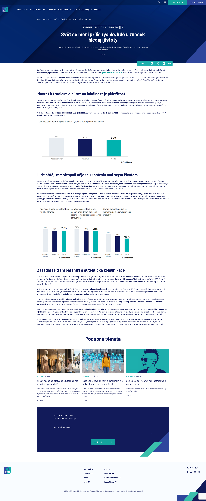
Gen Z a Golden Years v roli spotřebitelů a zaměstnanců (146, 382)
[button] (159, 2)
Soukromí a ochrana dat (107, 491)
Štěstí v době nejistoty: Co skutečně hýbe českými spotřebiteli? (57, 382)
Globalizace (114, 27)
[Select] (165, 2)
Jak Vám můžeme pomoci (62, 427)
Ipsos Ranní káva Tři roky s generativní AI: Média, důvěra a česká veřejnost (102, 382)
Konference (86, 376)
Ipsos (39, 19)
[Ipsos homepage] (5, 9)
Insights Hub (35, 10)
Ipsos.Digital (176, 2)
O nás (86, 477)
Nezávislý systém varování (134, 491)
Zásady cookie (120, 491)
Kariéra (73, 10)
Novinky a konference (58, 10)
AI (44, 10)
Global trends (100, 27)
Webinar (40, 376)
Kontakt (87, 482)
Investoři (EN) (85, 10)
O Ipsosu (97, 10)
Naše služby (22, 10)
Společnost (87, 27)
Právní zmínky (94, 491)
